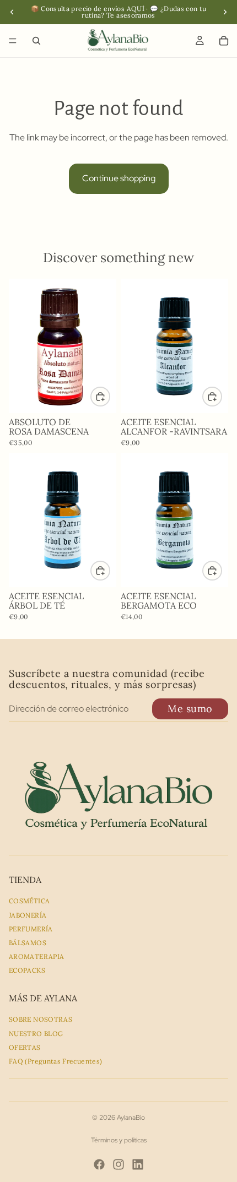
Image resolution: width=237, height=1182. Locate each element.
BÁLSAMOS (27, 943)
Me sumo (190, 708)
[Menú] (12, 40)
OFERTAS (25, 1047)
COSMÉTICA (29, 901)
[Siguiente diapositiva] (225, 12)
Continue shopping (118, 178)
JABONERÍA (27, 915)
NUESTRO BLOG (36, 1033)
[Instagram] (118, 1164)
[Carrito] (224, 41)
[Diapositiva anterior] (12, 12)
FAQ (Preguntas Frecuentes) (55, 1061)
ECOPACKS (27, 970)
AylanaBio (131, 1117)
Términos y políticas (119, 1140)
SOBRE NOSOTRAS (40, 1019)
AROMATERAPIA (36, 956)
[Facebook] (99, 1164)
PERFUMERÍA (31, 929)
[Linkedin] (137, 1164)
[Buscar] (36, 41)
